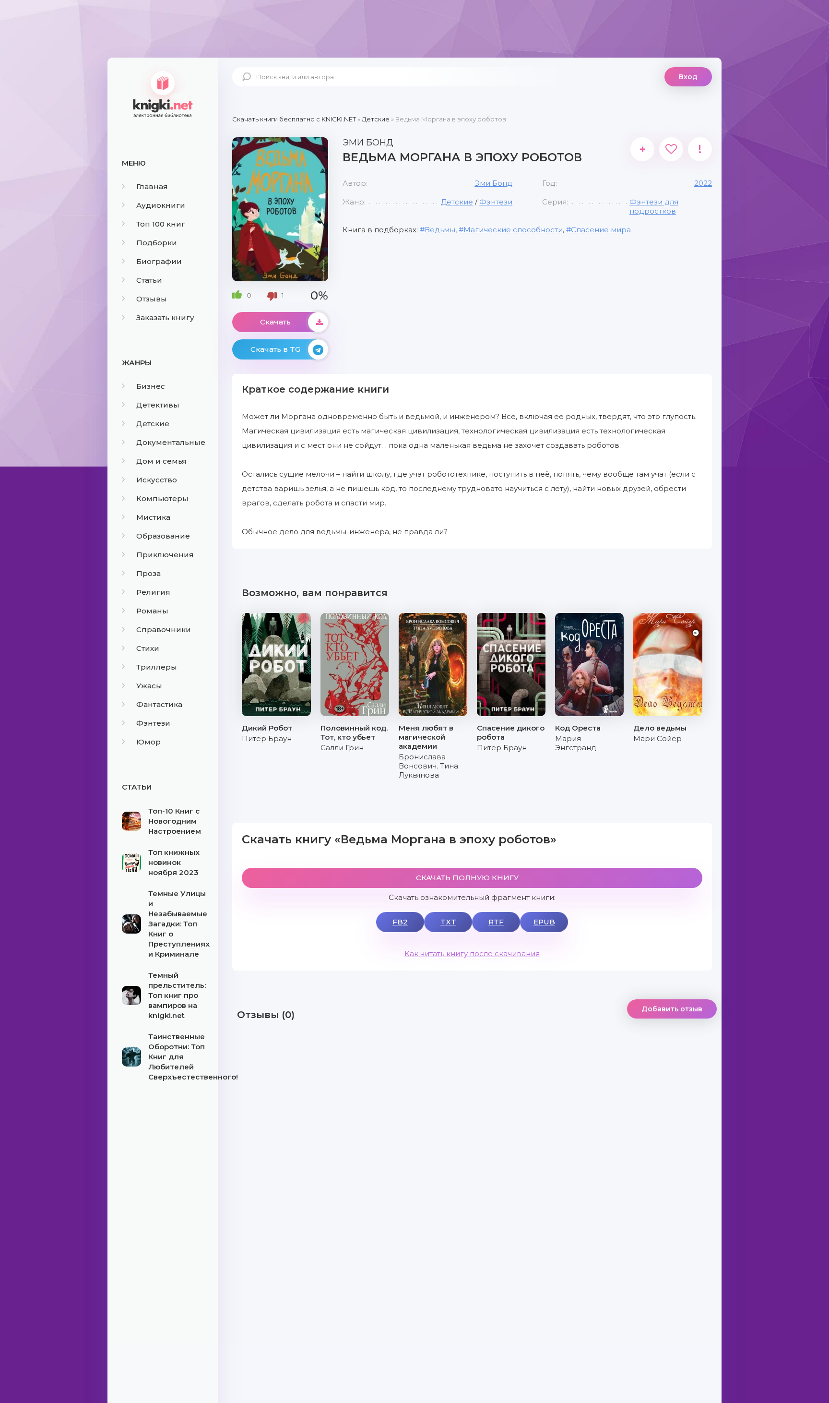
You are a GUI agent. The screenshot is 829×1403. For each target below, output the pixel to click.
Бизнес (150, 386)
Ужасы (149, 685)
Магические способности (513, 229)
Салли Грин (342, 747)
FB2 (400, 921)
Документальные (170, 442)
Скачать (275, 321)
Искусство (156, 479)
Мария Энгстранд (575, 743)
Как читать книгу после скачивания (472, 953)
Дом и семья (161, 461)
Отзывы (151, 298)
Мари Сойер (657, 738)
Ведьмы (440, 229)
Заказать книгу (165, 317)
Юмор (148, 741)
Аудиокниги (160, 205)
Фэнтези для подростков (653, 206)
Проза (148, 573)
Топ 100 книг (160, 223)
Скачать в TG (275, 349)
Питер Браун (267, 738)
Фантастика (159, 704)
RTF (496, 921)
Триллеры (156, 667)
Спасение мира (601, 229)
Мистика (153, 517)
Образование (163, 535)
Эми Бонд (493, 183)
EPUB (544, 921)
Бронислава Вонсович (422, 761)
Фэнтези (153, 723)
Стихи (147, 648)
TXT (448, 921)
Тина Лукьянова (428, 770)
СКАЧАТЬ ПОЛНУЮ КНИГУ (467, 877)
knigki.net (162, 93)
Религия (153, 592)
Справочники (163, 629)
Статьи (149, 280)
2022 (703, 183)
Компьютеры (162, 498)
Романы (152, 610)
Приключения (165, 554)
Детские (152, 423)
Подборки (156, 242)
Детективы (157, 404)
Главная (152, 186)
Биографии (159, 261)
